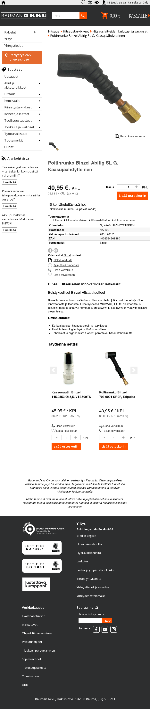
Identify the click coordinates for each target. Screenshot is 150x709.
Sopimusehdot (31, 659)
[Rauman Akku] (24, 15)
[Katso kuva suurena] (99, 86)
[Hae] (83, 15)
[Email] (56, 250)
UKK (25, 685)
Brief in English (86, 535)
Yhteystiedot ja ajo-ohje (93, 587)
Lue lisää (9, 182)
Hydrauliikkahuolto (89, 553)
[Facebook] (50, 250)
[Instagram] (112, 628)
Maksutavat (30, 624)
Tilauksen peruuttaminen (38, 650)
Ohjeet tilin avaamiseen (37, 633)
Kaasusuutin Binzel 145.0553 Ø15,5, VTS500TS (71, 394)
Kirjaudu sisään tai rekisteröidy (128, 2)
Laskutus (82, 561)
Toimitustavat (31, 676)
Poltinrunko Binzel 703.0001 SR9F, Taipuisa (117, 394)
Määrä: (110, 187)
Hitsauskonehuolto (89, 544)
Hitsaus (53, 31)
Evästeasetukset (33, 616)
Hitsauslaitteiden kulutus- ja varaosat (120, 31)
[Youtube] (104, 628)
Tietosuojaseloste (34, 667)
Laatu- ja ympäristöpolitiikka (95, 570)
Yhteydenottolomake (91, 596)
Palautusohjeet (32, 642)
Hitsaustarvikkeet (76, 31)
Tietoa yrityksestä (89, 579)
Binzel (67, 255)
